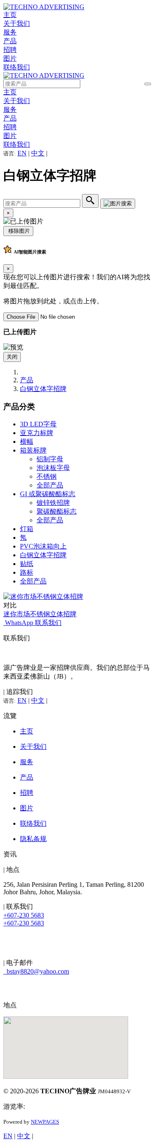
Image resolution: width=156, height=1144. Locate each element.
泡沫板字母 (53, 467)
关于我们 (16, 23)
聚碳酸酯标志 (57, 511)
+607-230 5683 (23, 915)
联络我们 (16, 67)
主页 (10, 14)
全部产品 (50, 485)
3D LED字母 (38, 424)
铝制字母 (50, 459)
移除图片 (18, 231)
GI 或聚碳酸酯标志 (47, 493)
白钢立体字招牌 (43, 388)
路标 (26, 572)
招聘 (10, 49)
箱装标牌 (33, 450)
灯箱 (26, 528)
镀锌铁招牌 (53, 502)
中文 (38, 153)
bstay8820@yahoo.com (36, 971)
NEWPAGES (45, 1122)
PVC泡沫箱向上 (43, 546)
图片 (10, 58)
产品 (10, 40)
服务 (10, 32)
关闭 (12, 357)
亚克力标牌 (36, 432)
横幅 (26, 441)
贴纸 (26, 563)
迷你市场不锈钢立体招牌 (40, 614)
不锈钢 (47, 476)
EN (22, 153)
